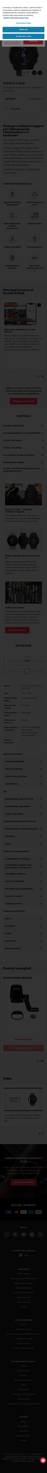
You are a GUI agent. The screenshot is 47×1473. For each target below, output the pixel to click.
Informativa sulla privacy (19, 18)
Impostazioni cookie (23, 23)
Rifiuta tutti (23, 29)
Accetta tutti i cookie (23, 36)
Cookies (6, 18)
